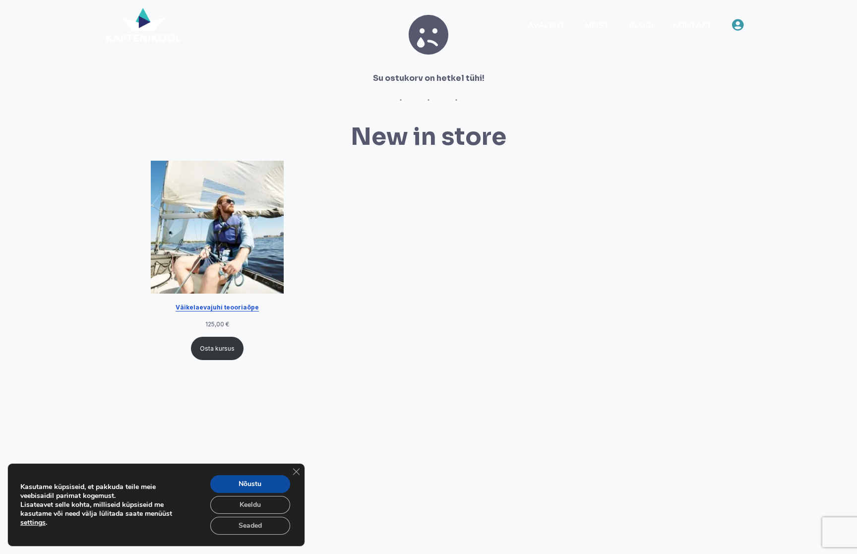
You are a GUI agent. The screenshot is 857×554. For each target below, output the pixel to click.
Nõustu (250, 484)
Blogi (641, 25)
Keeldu (250, 504)
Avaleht (546, 25)
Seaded (250, 525)
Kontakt (692, 25)
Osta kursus (217, 348)
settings (33, 522)
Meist (597, 25)
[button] (738, 24)
